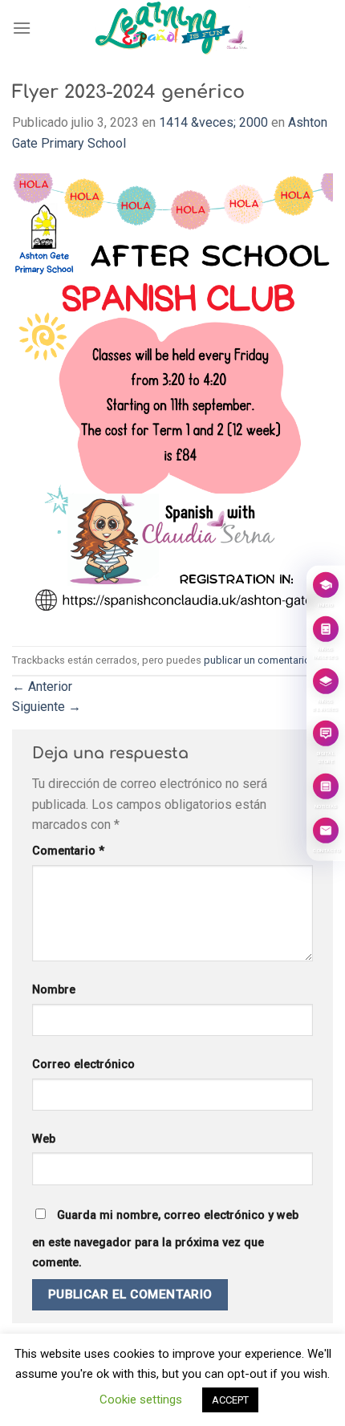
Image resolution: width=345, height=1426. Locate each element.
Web (43, 1139)
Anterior (42, 686)
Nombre (53, 990)
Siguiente (46, 706)
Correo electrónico (83, 1064)
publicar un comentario (257, 660)
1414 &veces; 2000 (213, 122)
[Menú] (21, 27)
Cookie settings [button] (140, 1399)
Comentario (68, 851)
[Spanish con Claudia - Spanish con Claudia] (172, 28)
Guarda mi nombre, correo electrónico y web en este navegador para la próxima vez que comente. (165, 1239)
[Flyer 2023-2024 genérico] (172, 399)
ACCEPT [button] (230, 1400)
